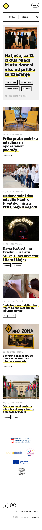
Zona (23, 17)
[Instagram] (13, 505)
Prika (10, 17)
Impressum (34, 516)
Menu (35, 5)
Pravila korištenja (23, 511)
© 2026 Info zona (20, 516)
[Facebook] (5, 505)
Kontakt (36, 511)
